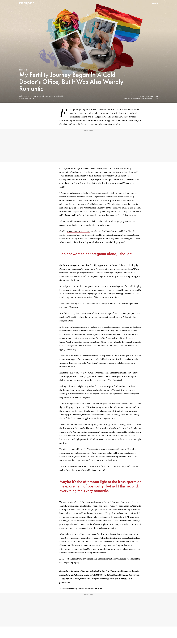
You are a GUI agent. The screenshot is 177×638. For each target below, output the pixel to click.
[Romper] (26, 3)
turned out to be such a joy (78, 231)
